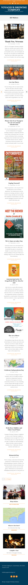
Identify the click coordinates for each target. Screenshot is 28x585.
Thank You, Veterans (14, 41)
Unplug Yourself (14, 183)
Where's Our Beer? (14, 525)
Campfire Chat (14, 550)
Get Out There (14, 82)
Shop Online (14, 501)
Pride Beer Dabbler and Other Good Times (14, 429)
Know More (14, 530)
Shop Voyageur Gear (14, 504)
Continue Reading (14, 60)
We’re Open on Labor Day (14, 241)
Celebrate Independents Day (14, 370)
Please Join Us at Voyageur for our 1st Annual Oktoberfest (14, 122)
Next (9, 479)
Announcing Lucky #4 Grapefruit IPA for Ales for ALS (14, 281)
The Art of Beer (14, 335)
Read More (14, 555)
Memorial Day (14, 455)
